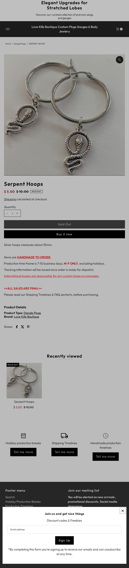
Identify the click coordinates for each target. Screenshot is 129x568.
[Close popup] (123, 511)
